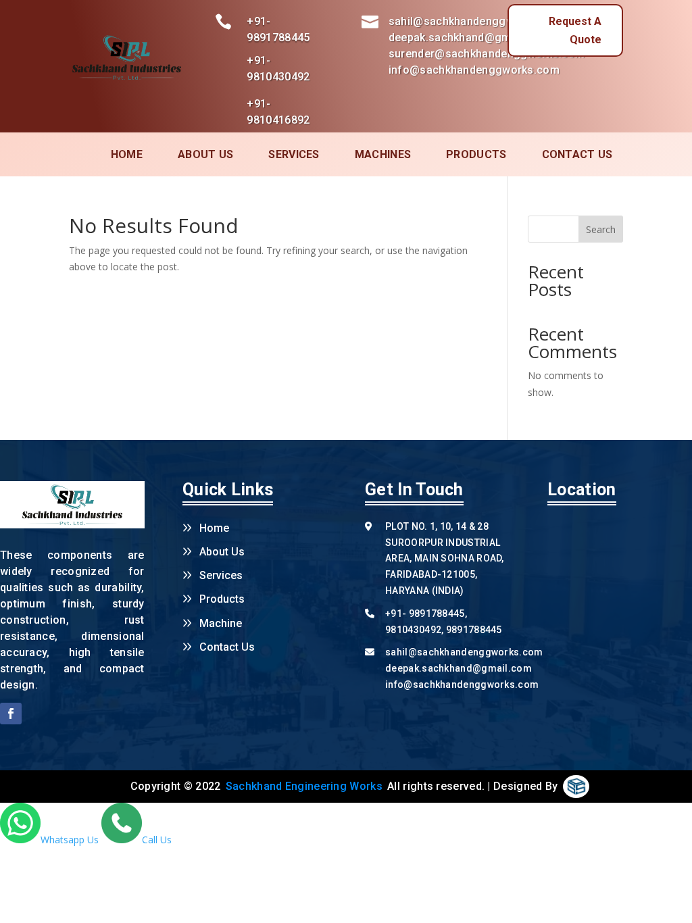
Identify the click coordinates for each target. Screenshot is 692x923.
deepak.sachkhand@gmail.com (458, 668)
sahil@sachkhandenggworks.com (464, 652)
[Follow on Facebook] (11, 713)
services (293, 154)
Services (221, 575)
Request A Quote (575, 30)
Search (601, 229)
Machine (220, 623)
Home (127, 154)
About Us (205, 154)
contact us (577, 154)
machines (383, 154)
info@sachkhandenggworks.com (462, 684)
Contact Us (227, 647)
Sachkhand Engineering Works (304, 786)
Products (476, 154)
